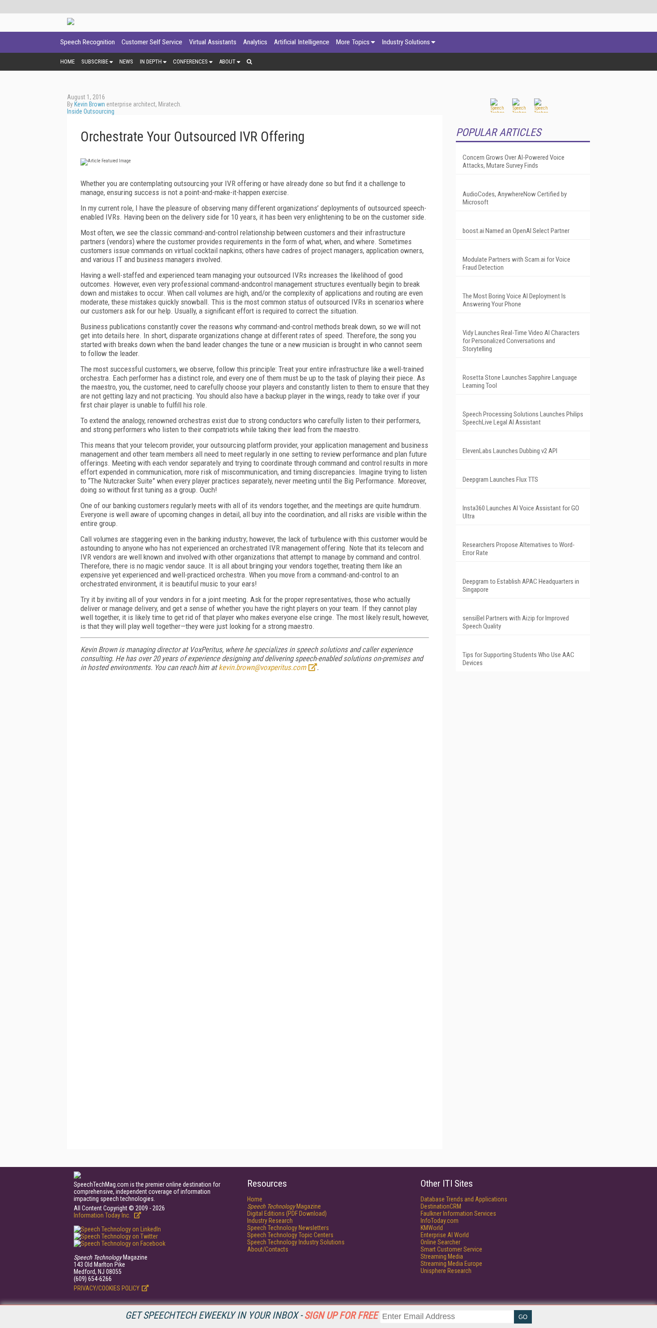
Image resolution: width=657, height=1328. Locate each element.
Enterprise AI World (445, 1235)
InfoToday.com (440, 1220)
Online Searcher (440, 1242)
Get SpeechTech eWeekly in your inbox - (251, 1315)
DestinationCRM (441, 1206)
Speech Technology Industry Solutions (296, 1242)
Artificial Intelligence (301, 42)
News (126, 61)
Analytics (255, 42)
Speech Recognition (87, 42)
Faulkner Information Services (458, 1213)
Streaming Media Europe (451, 1263)
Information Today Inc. (103, 1215)
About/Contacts (267, 1249)
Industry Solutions (406, 42)
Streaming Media (442, 1256)
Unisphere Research (446, 1270)
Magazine (284, 1206)
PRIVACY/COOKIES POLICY (106, 1288)
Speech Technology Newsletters (288, 1227)
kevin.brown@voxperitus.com (262, 667)
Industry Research (270, 1220)
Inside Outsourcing (90, 111)
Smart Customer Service (451, 1249)
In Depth (151, 61)
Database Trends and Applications (464, 1199)
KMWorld (432, 1227)
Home (67, 61)
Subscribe (94, 61)
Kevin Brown (89, 104)
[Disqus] (254, 790)
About (227, 61)
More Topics (353, 42)
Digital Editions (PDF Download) (287, 1213)
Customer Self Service (152, 42)
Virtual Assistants (212, 42)
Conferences (190, 61)
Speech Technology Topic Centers (290, 1235)
